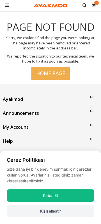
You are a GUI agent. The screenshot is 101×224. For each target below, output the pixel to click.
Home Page (50, 73)
